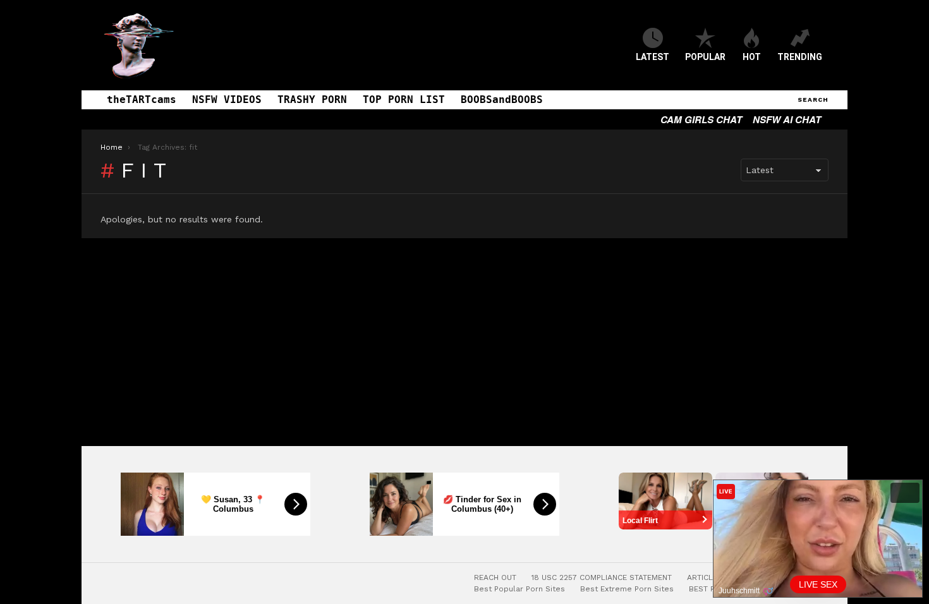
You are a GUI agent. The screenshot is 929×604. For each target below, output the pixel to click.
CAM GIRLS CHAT (701, 119)
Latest (652, 57)
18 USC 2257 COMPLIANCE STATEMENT (601, 577)
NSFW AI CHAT (787, 119)
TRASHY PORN (312, 100)
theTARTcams (141, 100)
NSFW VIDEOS (227, 100)
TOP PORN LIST (404, 100)
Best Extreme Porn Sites (627, 588)
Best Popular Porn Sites (519, 588)
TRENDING (799, 57)
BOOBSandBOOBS (502, 100)
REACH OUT (495, 577)
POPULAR (705, 57)
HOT (752, 57)
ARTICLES (704, 577)
